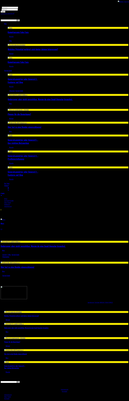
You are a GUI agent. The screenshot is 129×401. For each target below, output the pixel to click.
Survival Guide (8, 71)
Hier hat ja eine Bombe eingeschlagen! (24, 127)
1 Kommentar (5, 257)
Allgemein (12, 91)
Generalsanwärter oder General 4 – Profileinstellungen (23, 157)
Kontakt (64, 391)
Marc (10, 104)
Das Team (6, 183)
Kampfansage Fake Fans (18, 32)
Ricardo (11, 37)
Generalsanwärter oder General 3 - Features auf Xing (23, 80)
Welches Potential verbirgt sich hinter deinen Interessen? (33, 49)
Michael (11, 54)
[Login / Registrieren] (8, 188)
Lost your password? (7, 14)
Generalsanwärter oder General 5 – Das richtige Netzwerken (23, 141)
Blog (5, 24)
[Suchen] (8, 190)
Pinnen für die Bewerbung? (19, 114)
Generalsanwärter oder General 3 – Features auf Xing (23, 173)
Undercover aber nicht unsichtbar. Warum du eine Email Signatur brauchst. (40, 99)
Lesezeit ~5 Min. (6, 255)
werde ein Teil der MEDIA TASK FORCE (100, 302)
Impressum (8, 206)
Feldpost (6, 186)
